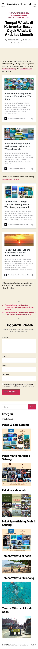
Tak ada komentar (20, 43)
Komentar (5, 337)
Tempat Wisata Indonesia (19, 13)
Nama (4, 356)
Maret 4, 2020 (28, 40)
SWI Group (15, 40)
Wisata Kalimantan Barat (19, 17)
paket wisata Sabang (9, 69)
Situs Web (5, 375)
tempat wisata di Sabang (10, 179)
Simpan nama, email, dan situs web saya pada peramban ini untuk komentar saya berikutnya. (19, 385)
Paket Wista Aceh (26, 69)
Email (4, 365)
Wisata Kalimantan (19, 15)
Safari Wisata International (19, 4)
